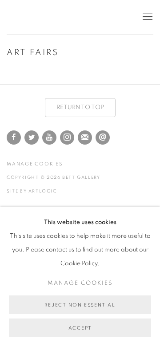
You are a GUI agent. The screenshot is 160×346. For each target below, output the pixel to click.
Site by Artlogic (32, 191)
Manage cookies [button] (35, 163)
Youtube (49, 137)
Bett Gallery (47, 17)
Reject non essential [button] (79, 305)
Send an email (103, 137)
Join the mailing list (85, 137)
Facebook (14, 137)
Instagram (67, 137)
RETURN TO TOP (80, 107)
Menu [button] (146, 17)
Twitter (31, 137)
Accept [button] (80, 328)
